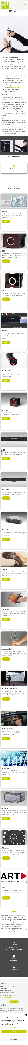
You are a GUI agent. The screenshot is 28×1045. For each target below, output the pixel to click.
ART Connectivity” (16, 87)
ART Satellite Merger (7, 728)
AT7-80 (3, 251)
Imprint (20, 1043)
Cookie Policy (9, 1043)
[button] (26, 1015)
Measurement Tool (6, 649)
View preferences (14, 1039)
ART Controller (5, 529)
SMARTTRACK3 (5, 489)
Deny (14, 1035)
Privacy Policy (15, 1043)
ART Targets (4, 808)
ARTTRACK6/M (5, 370)
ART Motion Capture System (9, 688)
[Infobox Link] (14, 167)
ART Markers (5, 848)
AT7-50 (3, 291)
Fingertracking (5, 609)
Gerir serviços (13, 1027)
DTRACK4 (4, 211)
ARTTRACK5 (4, 410)
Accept (14, 1031)
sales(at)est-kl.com (8, 997)
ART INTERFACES (6, 768)
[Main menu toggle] (25, 4)
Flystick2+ (4, 569)
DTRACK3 (4, 330)
